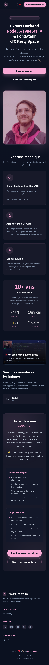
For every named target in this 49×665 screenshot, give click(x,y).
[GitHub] (5, 627)
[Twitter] (30, 627)
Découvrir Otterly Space (24, 79)
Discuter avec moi (24, 71)
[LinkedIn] (11, 627)
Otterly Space (32, 651)
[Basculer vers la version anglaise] (19, 5)
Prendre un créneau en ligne (24, 553)
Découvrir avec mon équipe (24, 562)
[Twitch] (24, 627)
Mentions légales (24, 655)
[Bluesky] (17, 627)
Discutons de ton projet (35, 5)
